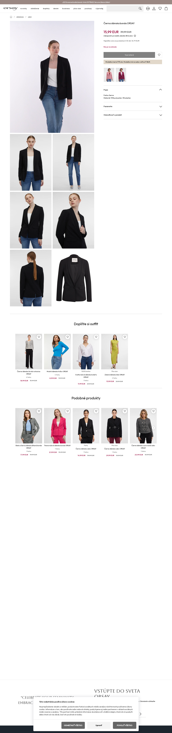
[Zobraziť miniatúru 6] (73, 278)
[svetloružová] (109, 75)
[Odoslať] (140, 714)
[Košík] (166, 8)
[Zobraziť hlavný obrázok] (52, 77)
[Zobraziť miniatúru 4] (73, 220)
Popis (106, 90)
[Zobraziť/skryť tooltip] (135, 36)
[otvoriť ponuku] (27, 8)
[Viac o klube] (148, 8)
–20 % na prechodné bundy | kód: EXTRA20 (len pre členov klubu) (86, 2)
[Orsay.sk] (10, 8)
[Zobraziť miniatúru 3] (30, 220)
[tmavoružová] (120, 75)
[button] (159, 55)
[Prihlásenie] (154, 8)
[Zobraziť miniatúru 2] (73, 162)
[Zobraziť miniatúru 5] (30, 278)
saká (29, 17)
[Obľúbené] (160, 8)
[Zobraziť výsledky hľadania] (140, 8)
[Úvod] (11, 17)
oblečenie (20, 17)
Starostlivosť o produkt (113, 115)
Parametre (108, 106)
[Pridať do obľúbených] (39, 337)
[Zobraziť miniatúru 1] (30, 162)
